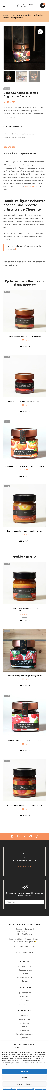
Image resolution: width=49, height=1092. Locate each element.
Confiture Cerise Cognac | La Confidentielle (24, 740)
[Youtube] (30, 836)
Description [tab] (9, 147)
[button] (40, 31)
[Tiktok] (36, 836)
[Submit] (40, 902)
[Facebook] (12, 836)
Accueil (5, 15)
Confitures (28, 15)
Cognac (14, 137)
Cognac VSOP (31, 187)
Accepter (24, 1071)
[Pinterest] (24, 836)
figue (19, 137)
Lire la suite (23, 346)
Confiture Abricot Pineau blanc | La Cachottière (24, 466)
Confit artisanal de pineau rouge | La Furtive (24, 401)
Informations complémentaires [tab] (19, 153)
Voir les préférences (24, 1084)
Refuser (24, 1078)
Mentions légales (40, 1089)
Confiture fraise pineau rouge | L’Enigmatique (24, 676)
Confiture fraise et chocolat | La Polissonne (24, 805)
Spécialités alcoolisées (27, 134)
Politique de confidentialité (25, 1089)
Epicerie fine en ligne (17, 15)
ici (16, 249)
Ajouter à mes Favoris (14, 126)
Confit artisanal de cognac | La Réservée (24, 337)
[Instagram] (18, 836)
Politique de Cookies (9, 1089)
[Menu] (6, 5)
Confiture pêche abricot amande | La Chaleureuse (24, 610)
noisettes (25, 137)
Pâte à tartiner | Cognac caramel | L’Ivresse (24, 531)
